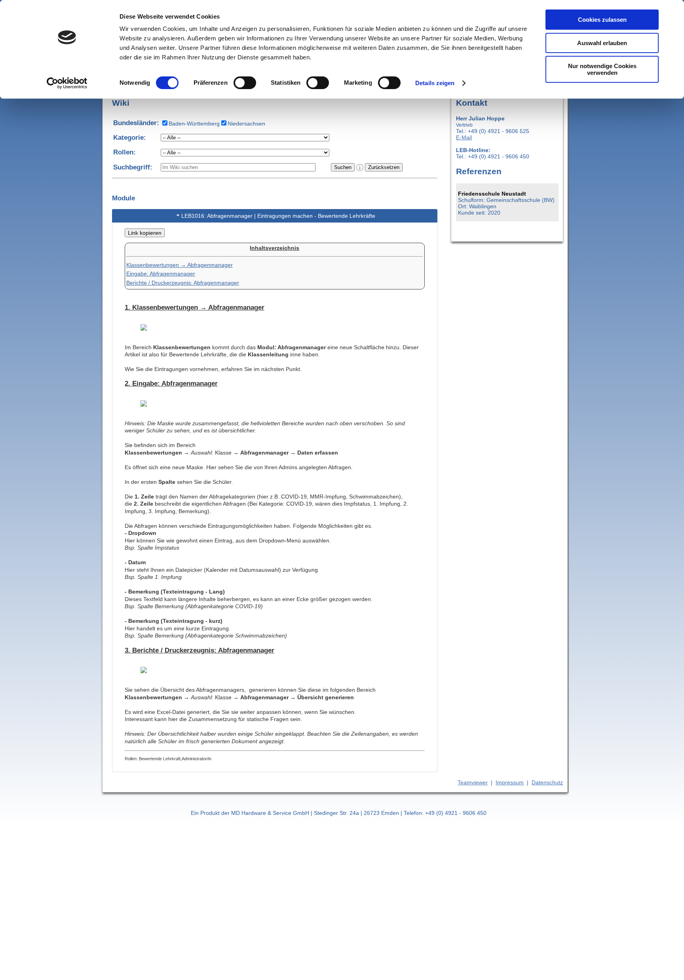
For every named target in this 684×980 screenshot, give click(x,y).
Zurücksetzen (383, 167)
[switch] (245, 82)
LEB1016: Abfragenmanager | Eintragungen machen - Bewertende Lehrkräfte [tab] (278, 216)
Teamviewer (473, 782)
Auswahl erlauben (602, 43)
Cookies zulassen (602, 19)
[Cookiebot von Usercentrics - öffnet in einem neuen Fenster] (67, 83)
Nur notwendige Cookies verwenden (602, 69)
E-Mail (464, 137)
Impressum (510, 782)
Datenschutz (547, 782)
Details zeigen (434, 83)
